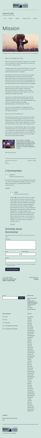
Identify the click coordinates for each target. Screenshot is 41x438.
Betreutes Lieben (8, 13)
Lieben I (10, 18)
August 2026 (30, 316)
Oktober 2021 (30, 410)
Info (5, 18)
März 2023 (29, 386)
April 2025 (29, 344)
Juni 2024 (29, 361)
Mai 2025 (29, 342)
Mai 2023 (29, 383)
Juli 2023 (29, 379)
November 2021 (30, 409)
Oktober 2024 (30, 354)
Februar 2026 (30, 326)
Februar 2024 (30, 367)
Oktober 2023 (30, 374)
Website (7, 257)
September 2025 (31, 335)
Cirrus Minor (30, 307)
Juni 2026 (29, 320)
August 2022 (30, 397)
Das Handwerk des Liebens (31, 305)
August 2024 (30, 357)
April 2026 (29, 323)
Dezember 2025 (30, 330)
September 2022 (31, 395)
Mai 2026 (29, 321)
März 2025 (29, 345)
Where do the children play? (32, 299)
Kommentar (8, 239)
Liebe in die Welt (29, 146)
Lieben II (18, 18)
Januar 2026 (30, 328)
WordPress (14, 433)
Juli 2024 (29, 359)
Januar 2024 (30, 369)
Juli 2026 (29, 318)
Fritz (8, 163)
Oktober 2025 (30, 333)
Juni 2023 (29, 381)
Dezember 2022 (30, 391)
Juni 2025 (29, 340)
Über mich (8, 322)
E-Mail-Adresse (25, 251)
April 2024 (29, 364)
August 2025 (30, 337)
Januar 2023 (30, 390)
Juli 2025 (29, 338)
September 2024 (31, 356)
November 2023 (30, 373)
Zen (7, 316)
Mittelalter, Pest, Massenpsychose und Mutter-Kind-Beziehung (32, 302)
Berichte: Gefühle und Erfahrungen (9, 418)
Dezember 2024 (30, 350)
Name (6, 251)
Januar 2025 (30, 349)
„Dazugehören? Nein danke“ (12, 325)
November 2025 (30, 332)
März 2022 (29, 403)
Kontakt (35, 18)
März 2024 (29, 366)
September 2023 (31, 376)
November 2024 (30, 352)
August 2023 (30, 378)
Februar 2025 (30, 347)
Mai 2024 (29, 362)
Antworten (7, 188)
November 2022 (30, 393)
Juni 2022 (29, 400)
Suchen (4, 295)
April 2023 (29, 385)
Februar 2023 (30, 388)
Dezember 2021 (30, 407)
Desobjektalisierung (31, 309)
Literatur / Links (26, 18)
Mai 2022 (29, 402)
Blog (35, 160)
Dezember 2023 (30, 371)
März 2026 (29, 325)
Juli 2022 (29, 398)
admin (16, 192)
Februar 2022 (30, 405)
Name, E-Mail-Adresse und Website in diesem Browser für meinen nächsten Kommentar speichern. (21, 265)
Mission (14, 58)
